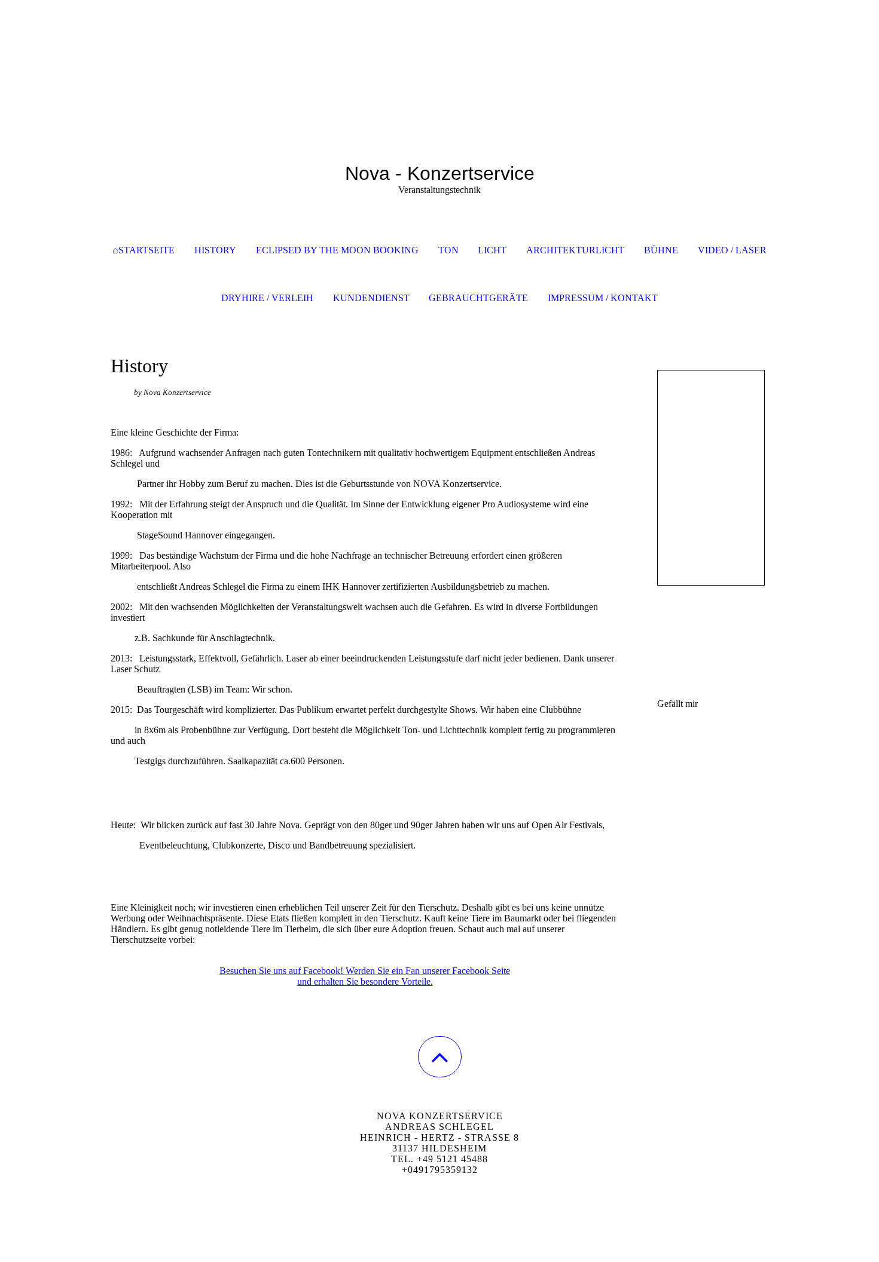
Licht (492, 250)
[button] (440, 1056)
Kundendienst (371, 298)
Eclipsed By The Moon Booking (337, 250)
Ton (448, 250)
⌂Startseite (143, 250)
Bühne (661, 250)
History (215, 250)
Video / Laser (732, 250)
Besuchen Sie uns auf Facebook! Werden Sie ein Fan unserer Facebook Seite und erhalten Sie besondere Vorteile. (364, 976)
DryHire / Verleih (267, 298)
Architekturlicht (575, 250)
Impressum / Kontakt (603, 298)
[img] (439, 60)
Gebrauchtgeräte (478, 298)
